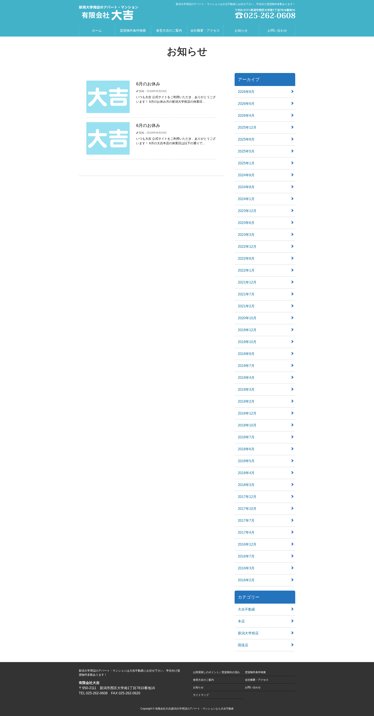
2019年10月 (247, 342)
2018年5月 (246, 461)
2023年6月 (246, 223)
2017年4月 (246, 532)
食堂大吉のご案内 (169, 30)
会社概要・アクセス (205, 30)
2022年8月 (246, 258)
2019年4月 (246, 377)
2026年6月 (246, 103)
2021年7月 (246, 294)
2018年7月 (246, 437)
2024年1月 (246, 199)
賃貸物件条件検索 (133, 30)
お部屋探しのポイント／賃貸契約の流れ (216, 672)
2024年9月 (246, 175)
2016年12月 (247, 544)
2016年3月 (246, 568)
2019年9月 (246, 354)
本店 (241, 621)
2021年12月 (247, 282)
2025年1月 (246, 163)
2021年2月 (246, 306)
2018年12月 (247, 413)
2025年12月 (247, 127)
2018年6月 (246, 449)
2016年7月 (246, 556)
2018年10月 (247, 425)
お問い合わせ (277, 30)
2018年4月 (246, 473)
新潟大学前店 (248, 633)
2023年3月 (246, 235)
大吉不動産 (246, 609)
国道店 (243, 645)
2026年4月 (246, 115)
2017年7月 (246, 520)
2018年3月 (246, 485)
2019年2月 (246, 401)
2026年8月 (246, 92)
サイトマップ (201, 695)
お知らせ (241, 30)
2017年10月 (247, 508)
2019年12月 (247, 330)
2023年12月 (247, 211)
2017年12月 (247, 497)
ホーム (97, 30)
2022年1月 (246, 270)
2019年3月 (246, 389)
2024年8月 (246, 187)
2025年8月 (246, 139)
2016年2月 (246, 580)
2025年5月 (246, 151)
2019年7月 (246, 366)
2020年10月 (247, 318)
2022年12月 (247, 246)
